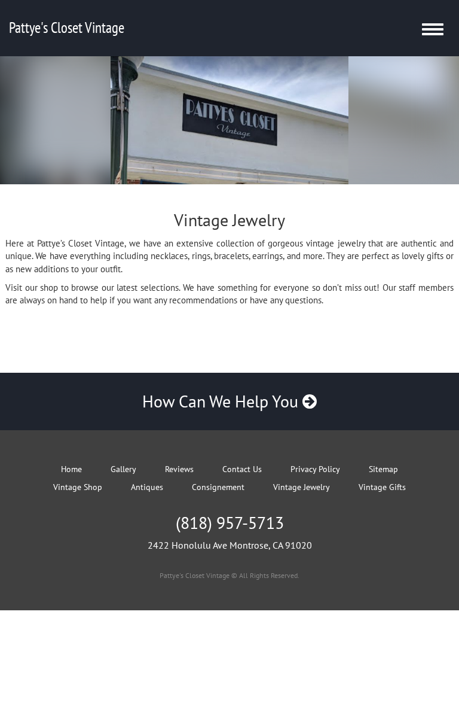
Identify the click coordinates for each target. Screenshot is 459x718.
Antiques (147, 487)
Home (71, 469)
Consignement (218, 487)
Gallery (123, 469)
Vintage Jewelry (301, 487)
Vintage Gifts (382, 487)
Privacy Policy (315, 469)
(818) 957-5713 (230, 523)
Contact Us (242, 469)
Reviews (179, 469)
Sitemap (383, 469)
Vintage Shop (77, 487)
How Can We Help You (222, 401)
